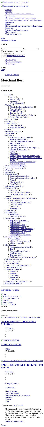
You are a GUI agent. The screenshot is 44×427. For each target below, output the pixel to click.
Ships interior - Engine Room (20, 231)
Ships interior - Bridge (18, 227)
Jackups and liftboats (17, 164)
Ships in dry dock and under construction (20, 198)
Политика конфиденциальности (17, 395)
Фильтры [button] (4, 306)
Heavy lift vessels (11, 261)
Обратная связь (11, 391)
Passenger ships (11, 174)
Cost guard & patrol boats (19, 251)
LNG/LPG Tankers (17, 111)
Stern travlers (15, 214)
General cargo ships (12, 131)
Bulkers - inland (16, 99)
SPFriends (9, 328)
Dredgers (8, 170)
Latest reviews (10, 30)
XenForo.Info (18, 405)
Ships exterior (15, 223)
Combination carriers (13, 283)
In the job (13, 279)
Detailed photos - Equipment (20, 235)
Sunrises (13, 273)
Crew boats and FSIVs (18, 150)
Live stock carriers (12, 263)
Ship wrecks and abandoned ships (17, 281)
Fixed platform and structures (20, 137)
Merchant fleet (15, 200)
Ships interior (15, 208)
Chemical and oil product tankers (22, 107)
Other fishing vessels (17, 217)
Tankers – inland (16, 113)
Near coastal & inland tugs (19, 192)
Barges (12, 152)
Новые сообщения (12, 14)
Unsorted (8, 196)
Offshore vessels (16, 204)
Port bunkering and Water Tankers (22, 115)
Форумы (8, 12)
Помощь (8, 397)
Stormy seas (14, 277)
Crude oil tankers (16, 109)
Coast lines (14, 275)
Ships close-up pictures (18, 221)
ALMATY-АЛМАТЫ (11, 344)
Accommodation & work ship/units (22, 162)
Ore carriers (14, 101)
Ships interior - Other (17, 233)
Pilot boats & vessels (13, 267)
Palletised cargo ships (13, 259)
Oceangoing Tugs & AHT (19, 194)
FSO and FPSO (16, 143)
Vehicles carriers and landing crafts (18, 265)
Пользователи (10, 32)
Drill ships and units (17, 146)
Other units (14, 154)
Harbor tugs (14, 190)
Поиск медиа (37, 26)
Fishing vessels (11, 212)
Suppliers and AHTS (17, 139)
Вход (3, 70)
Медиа (7, 24)
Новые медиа (25, 18)
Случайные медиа (10, 290)
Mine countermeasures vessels (21, 247)
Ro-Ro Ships (10, 210)
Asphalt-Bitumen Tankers (19, 117)
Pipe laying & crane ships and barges (23, 148)
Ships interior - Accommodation (21, 229)
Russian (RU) (10, 387)
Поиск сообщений (27, 14)
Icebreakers (9, 172)
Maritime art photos (12, 269)
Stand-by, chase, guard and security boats (25, 156)
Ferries (12, 180)
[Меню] (2, 4)
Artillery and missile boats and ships (23, 257)
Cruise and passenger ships (20, 176)
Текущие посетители (13, 34)
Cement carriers (11, 119)
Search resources (22, 30)
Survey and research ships (14, 168)
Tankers (8, 105)
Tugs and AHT (11, 188)
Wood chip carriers (17, 103)
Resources (9, 28)
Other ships (14, 206)
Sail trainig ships (16, 125)
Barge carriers (10, 133)
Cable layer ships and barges (15, 166)
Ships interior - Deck (17, 225)
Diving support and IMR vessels (21, 141)
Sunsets (13, 271)
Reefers (8, 129)
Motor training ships (17, 127)
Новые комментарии (24, 26)
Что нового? (10, 16)
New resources (28, 20)
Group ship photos (12, 237)
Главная (8, 10)
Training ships (10, 123)
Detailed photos (11, 219)
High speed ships (16, 182)
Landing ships (15, 253)
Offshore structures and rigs (20, 202)
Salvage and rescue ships (14, 186)
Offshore (8, 135)
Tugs (12, 249)
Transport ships (15, 255)
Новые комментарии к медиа (20, 19)
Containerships (10, 121)
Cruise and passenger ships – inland (23, 178)
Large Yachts (15, 184)
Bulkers (8, 95)
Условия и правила (12, 393)
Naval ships (9, 245)
